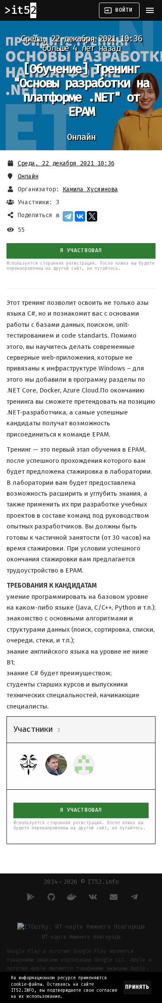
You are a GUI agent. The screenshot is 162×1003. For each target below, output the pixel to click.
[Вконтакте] (91, 896)
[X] (92, 216)
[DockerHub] (70, 896)
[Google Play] (29, 896)
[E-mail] (112, 896)
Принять (137, 987)
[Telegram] (68, 216)
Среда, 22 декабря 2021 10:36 (66, 163)
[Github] (50, 896)
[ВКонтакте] (80, 216)
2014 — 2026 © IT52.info (81, 882)
